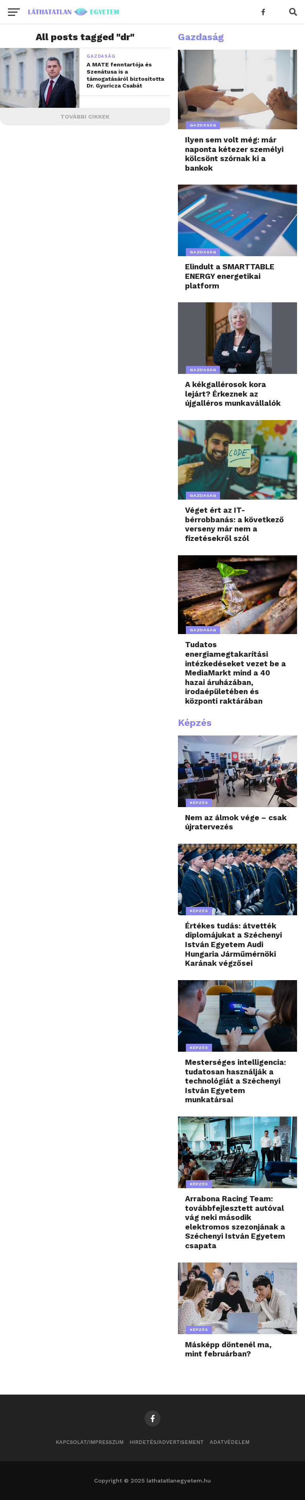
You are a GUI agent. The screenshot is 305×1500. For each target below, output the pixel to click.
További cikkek (85, 116)
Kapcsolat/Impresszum (90, 1442)
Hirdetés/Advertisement (166, 1442)
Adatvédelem (229, 1442)
